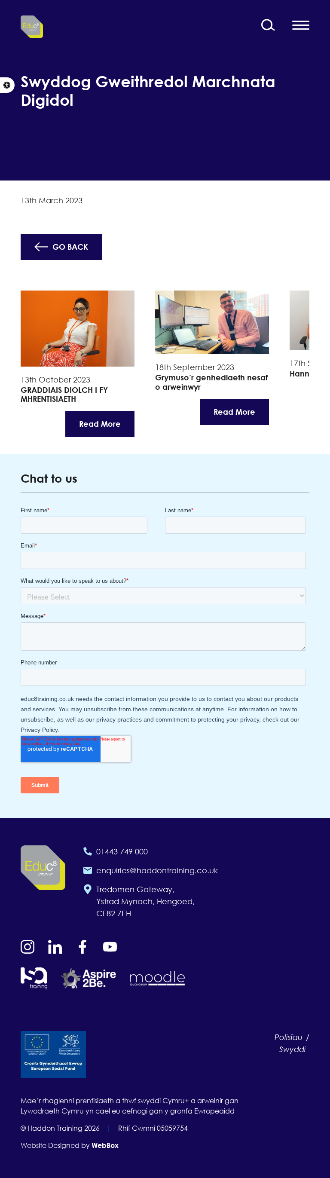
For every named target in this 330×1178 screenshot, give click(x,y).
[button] (7, 85)
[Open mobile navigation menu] (300, 25)
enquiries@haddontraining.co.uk (157, 870)
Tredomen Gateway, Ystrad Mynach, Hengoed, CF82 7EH (145, 901)
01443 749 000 (122, 851)
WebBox (105, 1145)
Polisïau (288, 1037)
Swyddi (292, 1049)
